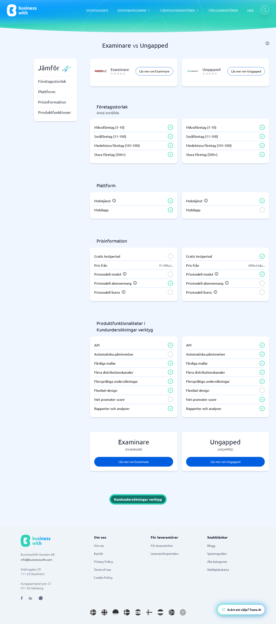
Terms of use (102, 569)
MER (250, 10)
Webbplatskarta (218, 569)
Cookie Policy (103, 577)
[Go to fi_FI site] (149, 612)
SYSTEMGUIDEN (97, 10)
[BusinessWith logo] (22, 10)
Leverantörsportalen (165, 553)
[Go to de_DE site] (116, 612)
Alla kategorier (217, 561)
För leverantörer (162, 545)
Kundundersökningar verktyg (138, 499)
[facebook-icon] (22, 598)
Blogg (211, 545)
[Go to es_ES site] (138, 612)
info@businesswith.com (36, 559)
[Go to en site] (183, 612)
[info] (267, 43)
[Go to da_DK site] (127, 612)
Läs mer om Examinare (154, 71)
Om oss (99, 545)
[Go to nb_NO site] (172, 612)
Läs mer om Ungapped (246, 71)
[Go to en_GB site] (104, 612)
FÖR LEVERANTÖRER (223, 10)
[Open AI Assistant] (40, 598)
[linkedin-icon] (30, 598)
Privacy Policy (103, 561)
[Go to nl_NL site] (160, 612)
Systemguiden (217, 553)
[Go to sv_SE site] (93, 612)
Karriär (98, 553)
